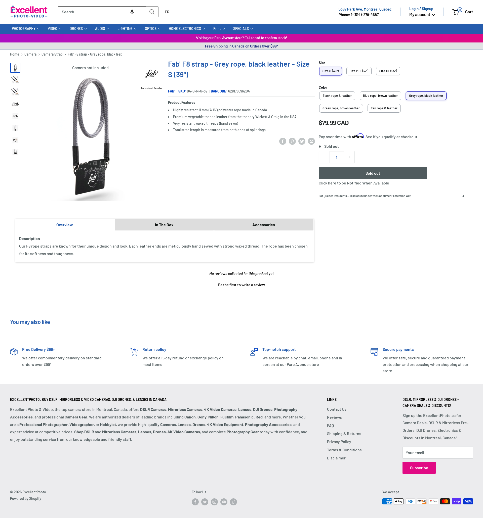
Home (14, 54)
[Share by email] (311, 141)
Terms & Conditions (344, 449)
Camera (30, 54)
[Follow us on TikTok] (233, 501)
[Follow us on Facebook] (195, 501)
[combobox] (102, 11)
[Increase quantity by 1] (349, 157)
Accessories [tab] (263, 224)
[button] (132, 11)
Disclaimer (336, 457)
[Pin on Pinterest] (292, 141)
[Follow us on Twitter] (204, 501)
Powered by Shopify (25, 498)
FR (167, 11)
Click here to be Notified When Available (354, 182)
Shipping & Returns (344, 433)
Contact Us (336, 409)
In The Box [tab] (164, 224)
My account (420, 14)
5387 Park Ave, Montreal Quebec (365, 9)
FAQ (330, 425)
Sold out (373, 173)
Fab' (171, 91)
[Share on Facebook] (282, 141)
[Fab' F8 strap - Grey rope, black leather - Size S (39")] (15, 68)
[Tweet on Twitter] (301, 141)
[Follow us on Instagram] (214, 501)
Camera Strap (52, 54)
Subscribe (419, 467)
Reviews (334, 417)
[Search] (152, 11)
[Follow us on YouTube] (223, 501)
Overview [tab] (64, 224)
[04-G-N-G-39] (15, 116)
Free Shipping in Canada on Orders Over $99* (241, 46)
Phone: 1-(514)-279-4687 (359, 14)
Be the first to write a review (241, 284)
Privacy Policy (339, 441)
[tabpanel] (164, 246)
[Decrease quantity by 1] (324, 157)
